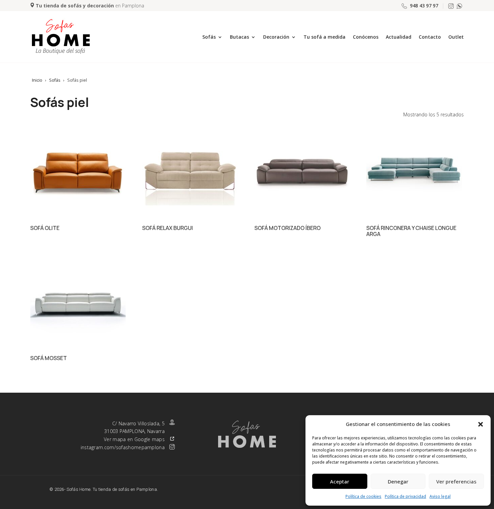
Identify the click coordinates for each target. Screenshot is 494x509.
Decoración (276, 37)
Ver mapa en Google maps (134, 439)
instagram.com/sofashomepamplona (123, 447)
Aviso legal (440, 496)
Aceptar (339, 481)
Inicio (37, 80)
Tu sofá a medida (324, 37)
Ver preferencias (456, 481)
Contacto (430, 37)
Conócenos (365, 37)
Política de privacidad (405, 496)
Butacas (239, 37)
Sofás (209, 37)
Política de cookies (363, 496)
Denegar (398, 481)
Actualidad (398, 37)
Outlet (456, 37)
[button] (480, 424)
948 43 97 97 (424, 5)
